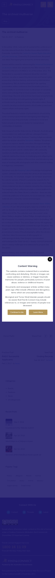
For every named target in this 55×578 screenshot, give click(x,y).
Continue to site (16, 312)
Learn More (38, 312)
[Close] (50, 259)
